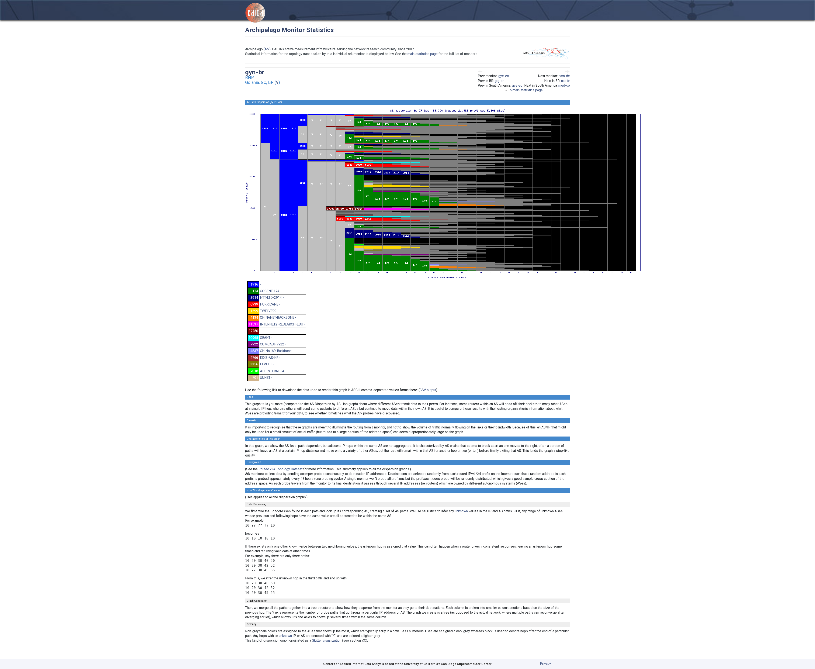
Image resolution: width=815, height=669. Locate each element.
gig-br (499, 81)
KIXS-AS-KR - (270, 358)
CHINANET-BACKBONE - (278, 317)
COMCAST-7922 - (273, 344)
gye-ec (503, 76)
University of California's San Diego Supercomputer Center (448, 664)
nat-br (565, 81)
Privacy (545, 664)
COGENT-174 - (270, 291)
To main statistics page (525, 90)
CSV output (428, 390)
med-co (564, 85)
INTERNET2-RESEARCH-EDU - (282, 324)
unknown (461, 511)
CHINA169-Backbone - (277, 351)
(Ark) (267, 49)
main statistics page (423, 54)
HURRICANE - (270, 304)
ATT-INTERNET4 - (273, 371)
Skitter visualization (326, 640)
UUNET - (266, 378)
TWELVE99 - (269, 311)
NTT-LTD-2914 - (272, 298)
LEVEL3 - (267, 364)
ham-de (564, 76)
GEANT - (266, 338)
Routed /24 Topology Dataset (280, 469)
